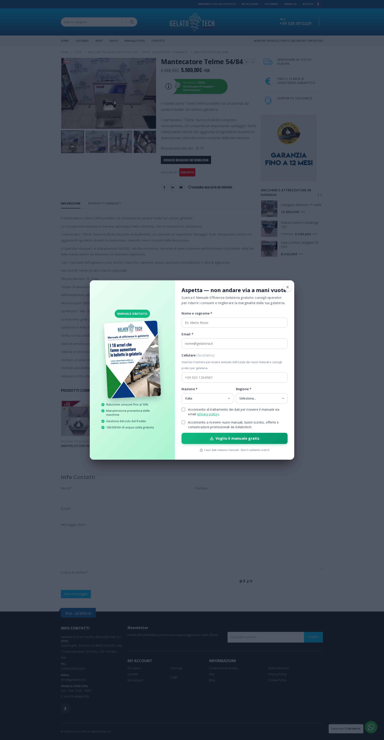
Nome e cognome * (197, 313)
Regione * (244, 389)
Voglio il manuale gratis (238, 438)
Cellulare (232, 361)
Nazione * (190, 389)
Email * (187, 334)
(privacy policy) (208, 414)
